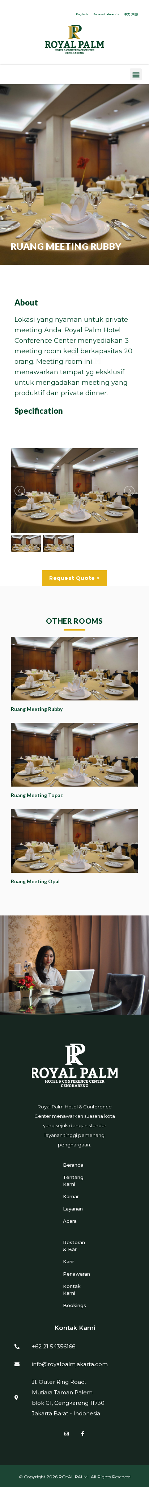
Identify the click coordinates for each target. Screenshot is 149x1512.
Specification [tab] (38, 411)
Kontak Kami (72, 1289)
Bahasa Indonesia (106, 14)
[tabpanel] (74, 356)
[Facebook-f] (82, 1433)
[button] (136, 74)
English (82, 14)
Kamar (71, 1196)
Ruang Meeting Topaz (37, 795)
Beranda (73, 1165)
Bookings (74, 1305)
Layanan (73, 1209)
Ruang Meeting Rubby (37, 709)
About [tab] (26, 302)
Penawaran (74, 1274)
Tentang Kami (73, 1180)
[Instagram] (66, 1433)
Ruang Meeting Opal (35, 881)
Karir (68, 1261)
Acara (70, 1221)
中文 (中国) (131, 14)
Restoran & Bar (74, 1245)
